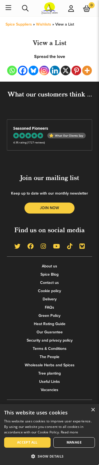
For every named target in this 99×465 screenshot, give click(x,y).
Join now (49, 208)
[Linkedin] (55, 70)
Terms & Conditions (50, 348)
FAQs (49, 307)
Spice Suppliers (19, 24)
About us (49, 266)
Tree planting (49, 373)
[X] (65, 70)
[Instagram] (44, 70)
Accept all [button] (27, 442)
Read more (69, 432)
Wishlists (43, 24)
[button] (49, 456)
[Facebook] (23, 70)
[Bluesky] (33, 70)
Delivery (50, 299)
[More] (87, 70)
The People (49, 357)
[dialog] (49, 434)
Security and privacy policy (50, 340)
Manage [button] (74, 442)
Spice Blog (49, 274)
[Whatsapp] (12, 70)
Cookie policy (49, 291)
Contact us (49, 282)
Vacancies (49, 390)
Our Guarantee (50, 332)
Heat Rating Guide (49, 324)
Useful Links (49, 381)
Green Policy (49, 315)
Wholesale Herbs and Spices (50, 365)
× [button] (93, 410)
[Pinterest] (76, 70)
